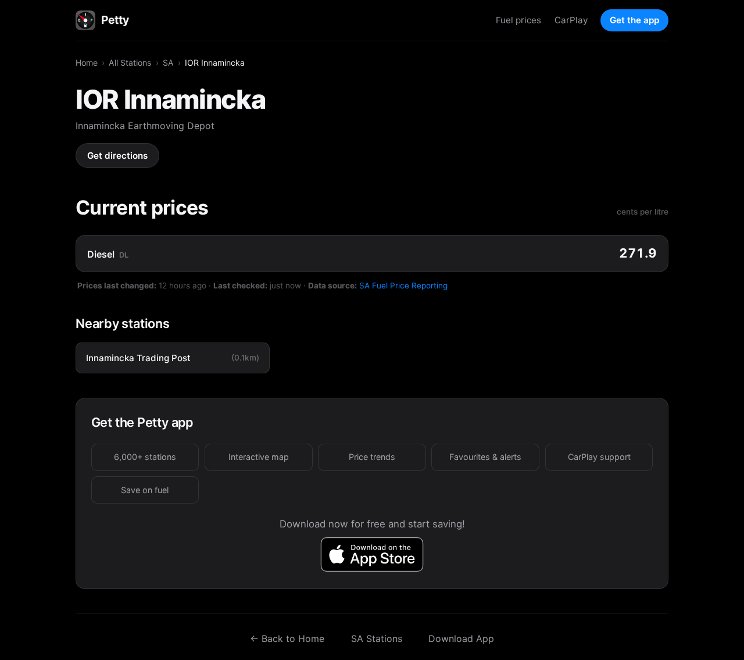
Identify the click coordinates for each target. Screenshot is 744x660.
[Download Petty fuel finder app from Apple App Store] (372, 554)
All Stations (130, 62)
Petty (114, 20)
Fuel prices (518, 20)
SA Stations (376, 638)
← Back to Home (287, 638)
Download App (461, 638)
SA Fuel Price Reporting (403, 285)
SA (168, 62)
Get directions (117, 155)
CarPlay (571, 20)
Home (87, 62)
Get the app (634, 20)
